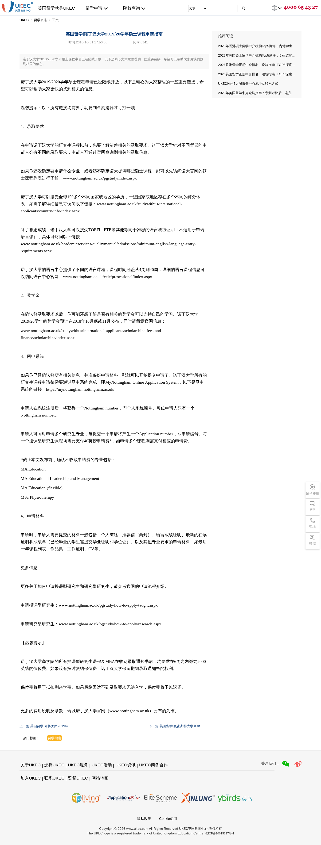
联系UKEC (54, 778)
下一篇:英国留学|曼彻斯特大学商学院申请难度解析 (176, 726)
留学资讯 (40, 20)
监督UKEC (78, 778)
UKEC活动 (102, 765)
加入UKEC (30, 778)
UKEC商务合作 (153, 765)
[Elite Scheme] (160, 798)
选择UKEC (54, 765)
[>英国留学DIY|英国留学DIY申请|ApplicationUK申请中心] (123, 798)
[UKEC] (297, 764)
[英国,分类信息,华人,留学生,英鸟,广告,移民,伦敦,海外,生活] (235, 798)
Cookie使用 (168, 819)
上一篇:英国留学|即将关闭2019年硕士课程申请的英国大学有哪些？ (46, 726)
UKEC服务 (78, 765)
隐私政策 (144, 819)
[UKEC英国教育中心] (17, 6)
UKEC (24, 20)
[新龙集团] (198, 798)
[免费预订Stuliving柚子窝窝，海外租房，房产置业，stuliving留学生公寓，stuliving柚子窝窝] (86, 798)
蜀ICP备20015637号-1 (219, 833)
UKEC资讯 (125, 765)
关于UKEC (30, 765)
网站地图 (100, 778)
